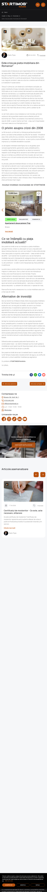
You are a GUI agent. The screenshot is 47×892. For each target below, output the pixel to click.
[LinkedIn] (19, 419)
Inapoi (6, 12)
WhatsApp (7, 410)
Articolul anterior (10, 384)
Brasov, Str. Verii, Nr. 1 (11, 397)
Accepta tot (8, 885)
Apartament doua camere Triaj (17, 223)
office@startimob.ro (11, 404)
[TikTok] (14, 419)
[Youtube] (25, 419)
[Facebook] (4, 419)
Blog (9, 16)
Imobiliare (15, 16)
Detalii (38, 885)
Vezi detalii (9, 231)
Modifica (23, 885)
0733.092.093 (9, 400)
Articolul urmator (36, 384)
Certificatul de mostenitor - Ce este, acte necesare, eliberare (23, 511)
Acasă (3, 16)
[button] (43, 5)
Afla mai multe (9, 881)
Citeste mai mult (9, 528)
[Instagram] (9, 419)
